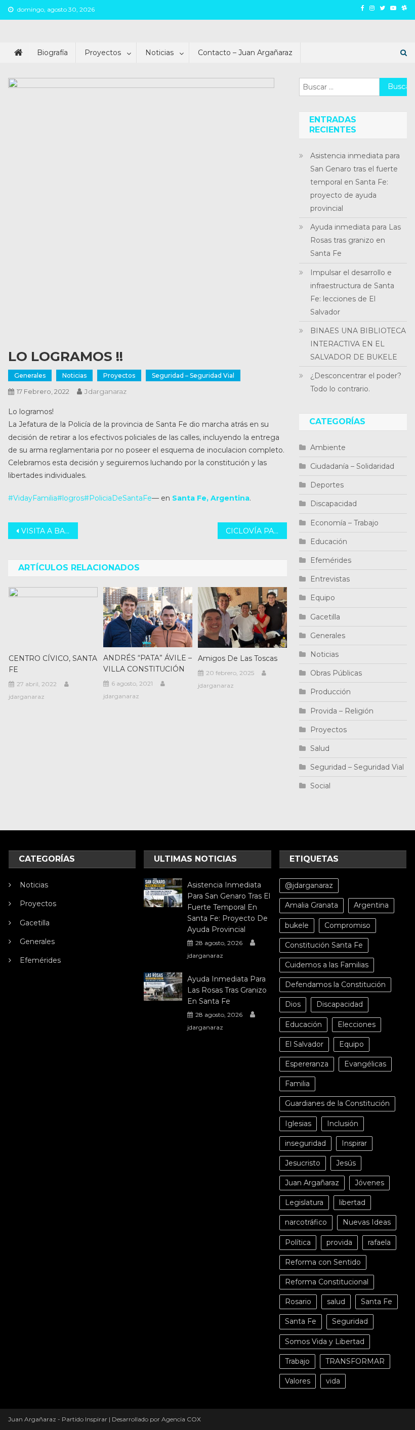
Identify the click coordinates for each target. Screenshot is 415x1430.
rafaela (379, 1242)
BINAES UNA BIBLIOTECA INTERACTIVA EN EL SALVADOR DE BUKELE (358, 344)
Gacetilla (325, 616)
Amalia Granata (311, 905)
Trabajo (297, 1361)
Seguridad (350, 1321)
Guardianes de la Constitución (337, 1103)
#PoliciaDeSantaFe (118, 498)
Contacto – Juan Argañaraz (245, 52)
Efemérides (330, 560)
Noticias (159, 52)
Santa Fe (376, 1301)
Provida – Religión (342, 711)
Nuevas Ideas (367, 1222)
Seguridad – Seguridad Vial (193, 375)
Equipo (322, 597)
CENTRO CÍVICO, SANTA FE (53, 664)
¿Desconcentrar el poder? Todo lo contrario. (355, 382)
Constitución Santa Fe (324, 945)
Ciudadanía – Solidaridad (352, 466)
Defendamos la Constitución (335, 984)
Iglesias (298, 1123)
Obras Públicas (336, 673)
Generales (30, 375)
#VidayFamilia (32, 498)
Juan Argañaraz (312, 1182)
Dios (293, 1004)
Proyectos (103, 52)
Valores (297, 1381)
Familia (297, 1083)
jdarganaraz (106, 391)
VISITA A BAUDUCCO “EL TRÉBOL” (49, 530)
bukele (297, 925)
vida (333, 1381)
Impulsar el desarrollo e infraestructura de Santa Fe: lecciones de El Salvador (352, 292)
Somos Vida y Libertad (324, 1341)
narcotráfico (306, 1222)
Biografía (52, 52)
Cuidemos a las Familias (326, 964)
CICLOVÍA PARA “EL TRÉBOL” (256, 530)
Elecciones (357, 1024)
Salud (319, 748)
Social (320, 785)
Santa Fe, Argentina (211, 498)
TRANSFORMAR (355, 1361)
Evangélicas (365, 1063)
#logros (70, 498)
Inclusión (342, 1123)
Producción (330, 691)
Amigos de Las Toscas (237, 658)
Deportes (327, 484)
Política (298, 1242)
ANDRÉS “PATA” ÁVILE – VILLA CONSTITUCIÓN (147, 663)
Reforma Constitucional (326, 1281)
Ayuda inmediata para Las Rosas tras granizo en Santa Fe (355, 240)
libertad (352, 1202)
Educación (328, 541)
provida (339, 1242)
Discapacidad (333, 503)
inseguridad (305, 1143)
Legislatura (304, 1202)
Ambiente (328, 447)
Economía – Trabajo (344, 522)
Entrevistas (330, 579)
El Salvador (304, 1044)
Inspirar (354, 1143)
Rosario (298, 1301)
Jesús (346, 1163)
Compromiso (347, 925)
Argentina (371, 905)
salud (336, 1301)
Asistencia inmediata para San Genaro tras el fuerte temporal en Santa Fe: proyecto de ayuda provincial (355, 182)
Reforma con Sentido (323, 1262)
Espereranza (306, 1063)
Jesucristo (302, 1163)
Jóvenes (369, 1182)
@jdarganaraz (309, 885)
